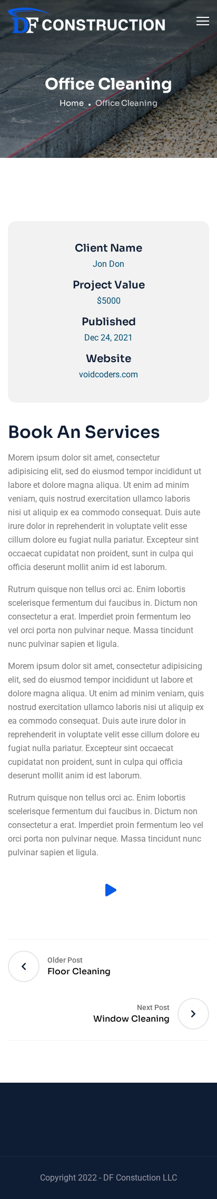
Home (72, 103)
